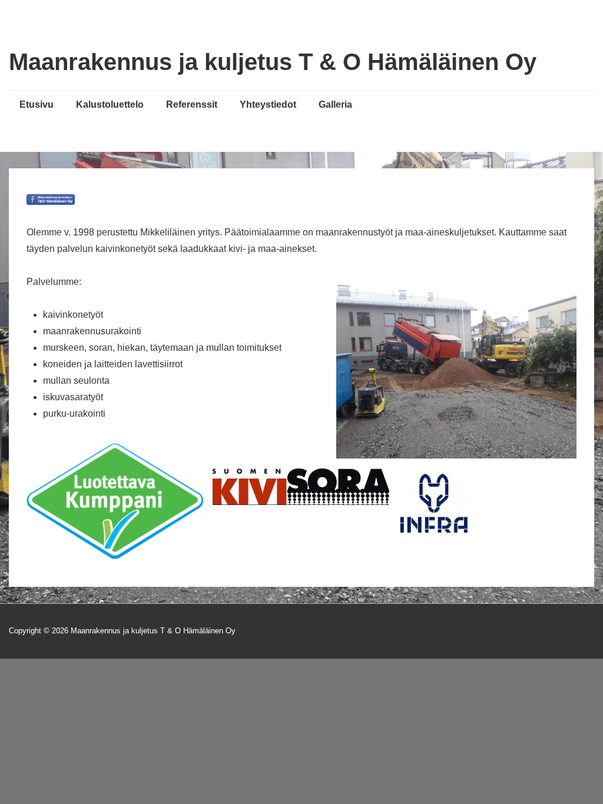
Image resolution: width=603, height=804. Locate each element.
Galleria (335, 104)
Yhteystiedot (268, 104)
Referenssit (191, 104)
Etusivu (36, 104)
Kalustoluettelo (110, 104)
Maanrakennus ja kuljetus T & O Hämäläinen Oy (272, 62)
